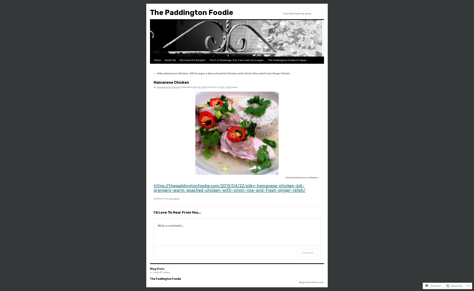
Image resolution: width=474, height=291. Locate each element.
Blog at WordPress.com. (311, 282)
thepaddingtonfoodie (168, 87)
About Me (170, 60)
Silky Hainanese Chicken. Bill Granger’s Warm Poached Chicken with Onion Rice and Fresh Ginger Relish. (222, 73)
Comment (307, 252)
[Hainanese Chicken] (237, 133)
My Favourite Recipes (193, 60)
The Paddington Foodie (191, 12)
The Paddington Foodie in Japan (287, 60)
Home (157, 60)
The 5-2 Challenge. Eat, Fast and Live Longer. (236, 60)
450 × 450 (225, 87)
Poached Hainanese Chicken (302, 177)
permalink (174, 198)
